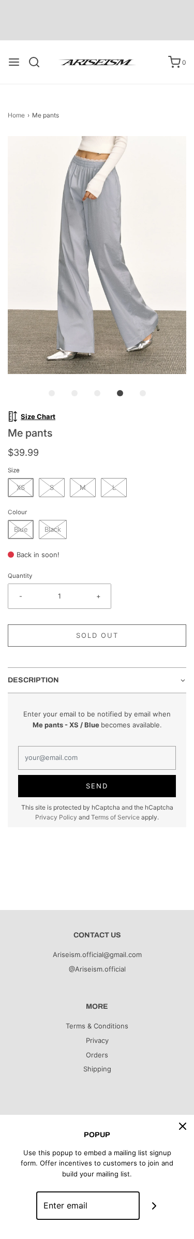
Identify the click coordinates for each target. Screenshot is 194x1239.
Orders (97, 1055)
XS (21, 487)
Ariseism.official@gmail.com (97, 954)
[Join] (154, 1205)
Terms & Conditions (97, 1026)
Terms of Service (115, 817)
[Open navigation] (14, 62)
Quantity (20, 575)
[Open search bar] (38, 62)
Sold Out (97, 635)
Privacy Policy (56, 817)
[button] (97, 255)
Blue (21, 529)
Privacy (97, 1040)
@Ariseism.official (97, 969)
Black (52, 529)
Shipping (97, 1069)
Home (16, 115)
